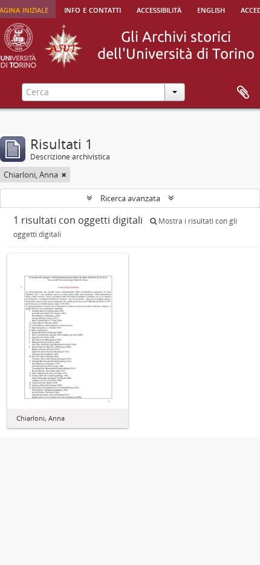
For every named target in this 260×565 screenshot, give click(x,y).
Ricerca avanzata (130, 198)
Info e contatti (92, 9)
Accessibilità (159, 9)
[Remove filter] (64, 175)
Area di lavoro (243, 93)
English (211, 9)
